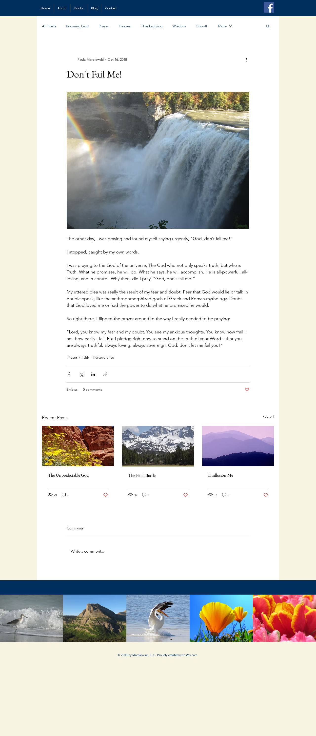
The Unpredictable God (68, 475)
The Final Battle (142, 475)
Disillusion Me (220, 475)
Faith (85, 357)
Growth (202, 26)
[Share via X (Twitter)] (81, 374)
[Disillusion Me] (238, 446)
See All (268, 417)
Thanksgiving (151, 26)
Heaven (125, 26)
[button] (267, 26)
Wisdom (179, 26)
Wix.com (192, 655)
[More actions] (246, 59)
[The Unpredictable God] (78, 446)
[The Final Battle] (158, 446)
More (222, 26)
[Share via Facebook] (69, 374)
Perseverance (103, 357)
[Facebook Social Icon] (269, 7)
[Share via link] (105, 374)
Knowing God (77, 26)
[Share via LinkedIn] (93, 374)
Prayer (104, 26)
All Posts (49, 26)
